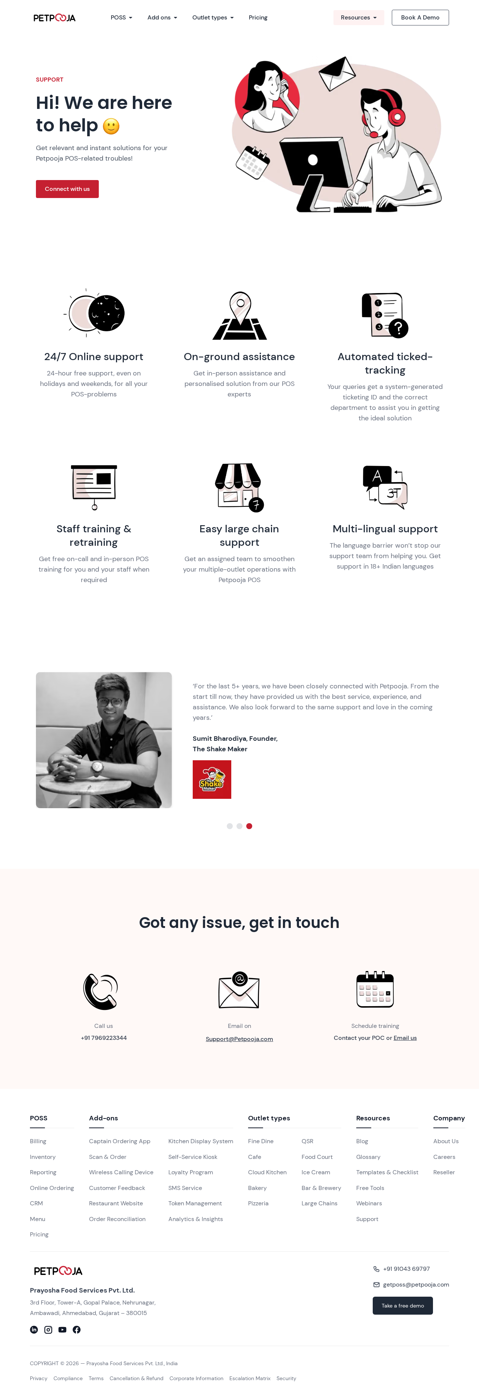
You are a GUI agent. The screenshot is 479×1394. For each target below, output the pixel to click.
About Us (446, 1141)
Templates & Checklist (387, 1172)
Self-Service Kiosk (192, 1157)
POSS (118, 17)
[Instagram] (48, 1329)
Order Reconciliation (117, 1219)
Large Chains (320, 1203)
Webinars (369, 1203)
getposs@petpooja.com (416, 1284)
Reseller (444, 1172)
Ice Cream (316, 1172)
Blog (362, 1141)
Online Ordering (52, 1188)
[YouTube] (62, 1329)
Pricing (258, 17)
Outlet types (209, 17)
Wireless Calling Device (121, 1172)
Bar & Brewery (321, 1188)
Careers (444, 1157)
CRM (36, 1203)
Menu (37, 1219)
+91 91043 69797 (406, 1269)
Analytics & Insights (195, 1219)
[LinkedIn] (34, 1329)
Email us (405, 1038)
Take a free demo (403, 1305)
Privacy (39, 1378)
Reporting (43, 1172)
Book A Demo (420, 17)
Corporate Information (196, 1378)
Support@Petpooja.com (239, 1039)
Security (286, 1378)
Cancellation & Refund (137, 1378)
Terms (96, 1378)
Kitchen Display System (200, 1141)
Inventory (43, 1157)
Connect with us (67, 189)
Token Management (195, 1203)
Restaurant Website (116, 1203)
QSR (307, 1141)
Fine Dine (261, 1141)
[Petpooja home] (102, 1271)
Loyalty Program (190, 1172)
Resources (355, 17)
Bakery (257, 1188)
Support (367, 1219)
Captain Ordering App (119, 1141)
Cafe (254, 1157)
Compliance (68, 1378)
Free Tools (370, 1188)
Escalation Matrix (250, 1378)
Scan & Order (107, 1157)
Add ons (159, 17)
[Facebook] (77, 1329)
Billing (38, 1141)
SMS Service (185, 1188)
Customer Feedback (117, 1188)
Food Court (317, 1157)
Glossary (368, 1157)
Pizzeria (258, 1203)
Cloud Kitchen (267, 1172)
